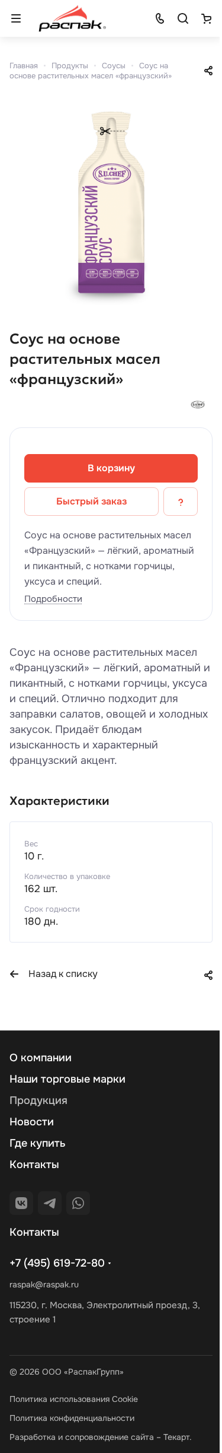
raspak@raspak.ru (44, 1284)
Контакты (34, 1164)
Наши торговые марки (67, 1079)
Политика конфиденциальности (71, 1418)
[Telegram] (50, 1203)
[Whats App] (78, 1203)
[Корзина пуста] (206, 18)
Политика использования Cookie (73, 1399)
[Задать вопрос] (180, 501)
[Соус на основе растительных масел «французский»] (111, 203)
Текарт (176, 1437)
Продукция (38, 1100)
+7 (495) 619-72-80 (57, 1263)
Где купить (37, 1143)
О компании (40, 1057)
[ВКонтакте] (21, 1203)
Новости (31, 1121)
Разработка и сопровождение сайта (81, 1437)
